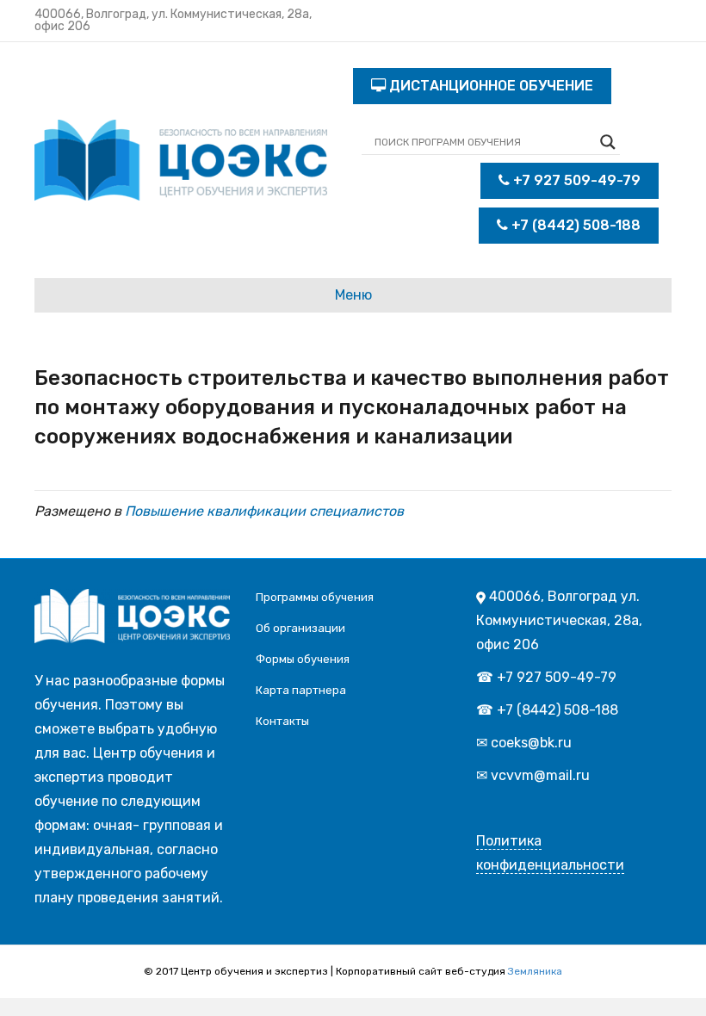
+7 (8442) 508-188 (574, 225)
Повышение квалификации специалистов (264, 511)
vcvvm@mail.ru (540, 775)
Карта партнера (301, 690)
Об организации (300, 628)
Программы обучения (315, 597)
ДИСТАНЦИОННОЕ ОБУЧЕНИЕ (489, 85)
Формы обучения (303, 659)
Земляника (535, 971)
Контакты (282, 721)
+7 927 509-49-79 (575, 180)
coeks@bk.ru (531, 742)
